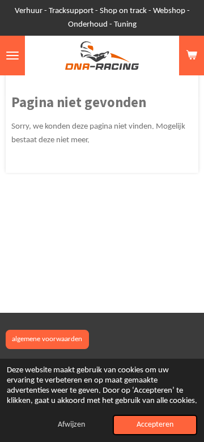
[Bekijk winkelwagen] (191, 55)
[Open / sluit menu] (12, 55)
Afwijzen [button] (71, 424)
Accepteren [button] (155, 424)
